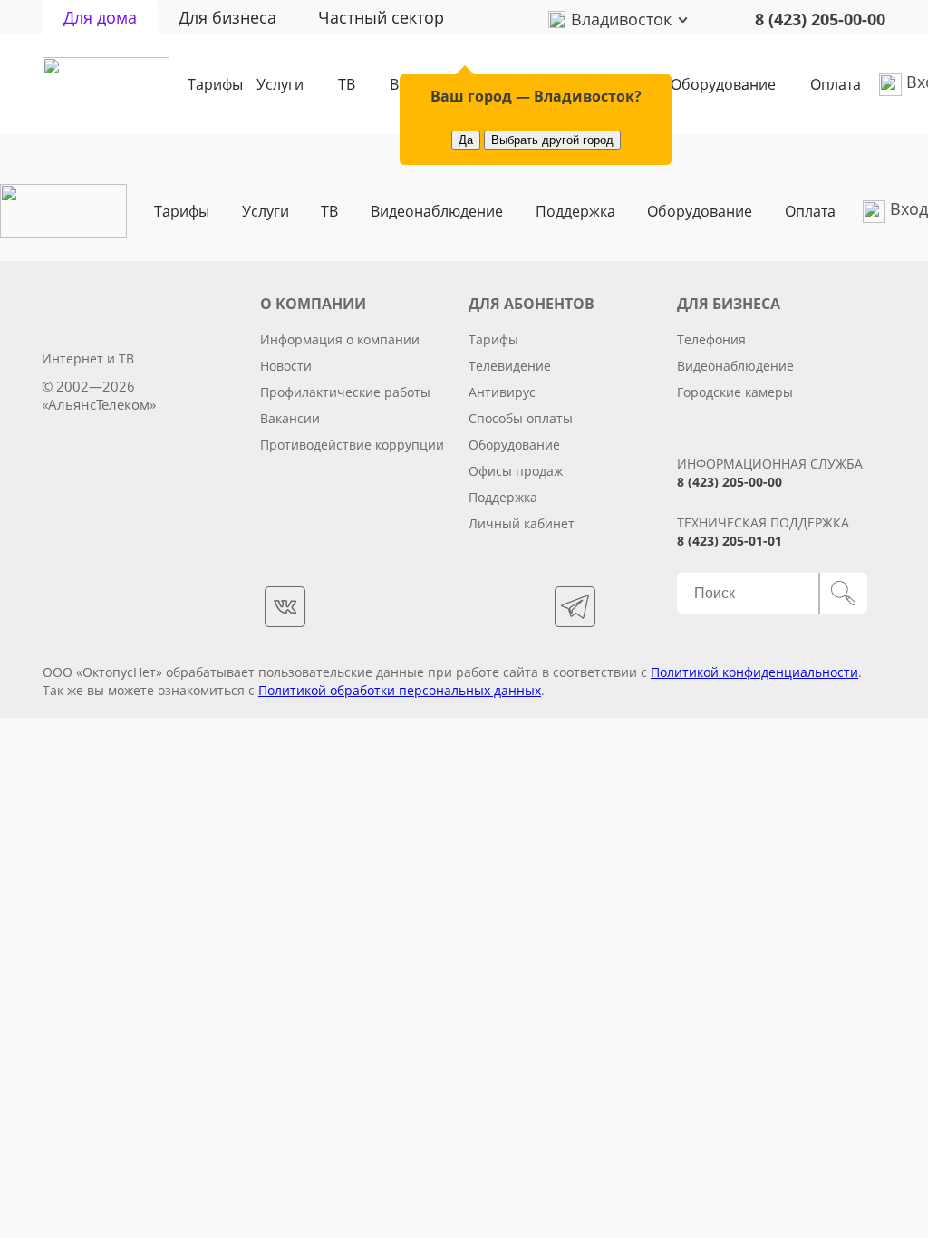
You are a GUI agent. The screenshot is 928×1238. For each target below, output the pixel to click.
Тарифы (215, 84)
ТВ (346, 84)
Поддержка (575, 211)
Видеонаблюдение (437, 211)
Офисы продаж (516, 470)
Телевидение (510, 365)
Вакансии (290, 418)
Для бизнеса (227, 17)
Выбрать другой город (552, 140)
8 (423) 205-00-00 (820, 19)
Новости (286, 365)
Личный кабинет (522, 523)
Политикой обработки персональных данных (399, 690)
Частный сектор (381, 17)
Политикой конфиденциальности (754, 672)
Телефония (711, 339)
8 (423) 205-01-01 (729, 540)
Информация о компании (340, 339)
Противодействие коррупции (352, 444)
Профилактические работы (345, 392)
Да (466, 140)
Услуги (280, 84)
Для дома (100, 17)
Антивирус (502, 392)
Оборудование (723, 84)
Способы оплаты (521, 418)
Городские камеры (735, 392)
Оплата (835, 84)
